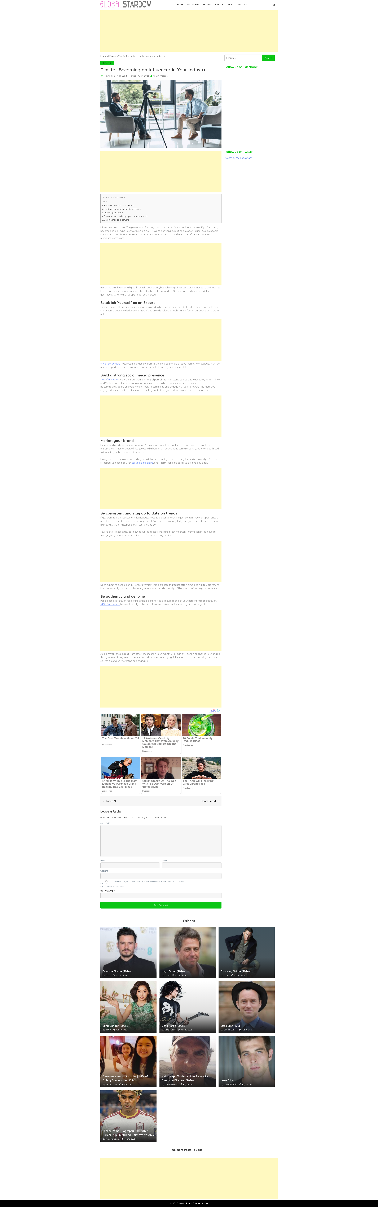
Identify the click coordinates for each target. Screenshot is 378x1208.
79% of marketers (110, 379)
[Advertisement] (189, 31)
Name (103, 860)
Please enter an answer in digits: (112, 884)
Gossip (207, 4)
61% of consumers (110, 363)
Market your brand (113, 212)
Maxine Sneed (208, 801)
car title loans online (142, 462)
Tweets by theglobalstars (238, 157)
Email (165, 860)
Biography (193, 4)
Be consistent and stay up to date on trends (126, 216)
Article (219, 4)
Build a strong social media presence (122, 209)
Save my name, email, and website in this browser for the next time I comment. (149, 881)
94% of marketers (110, 604)
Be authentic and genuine (116, 220)
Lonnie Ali (111, 801)
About (241, 4)
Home (180, 4)
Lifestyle (112, 56)
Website (104, 871)
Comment (105, 823)
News (231, 4)
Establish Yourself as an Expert (119, 205)
